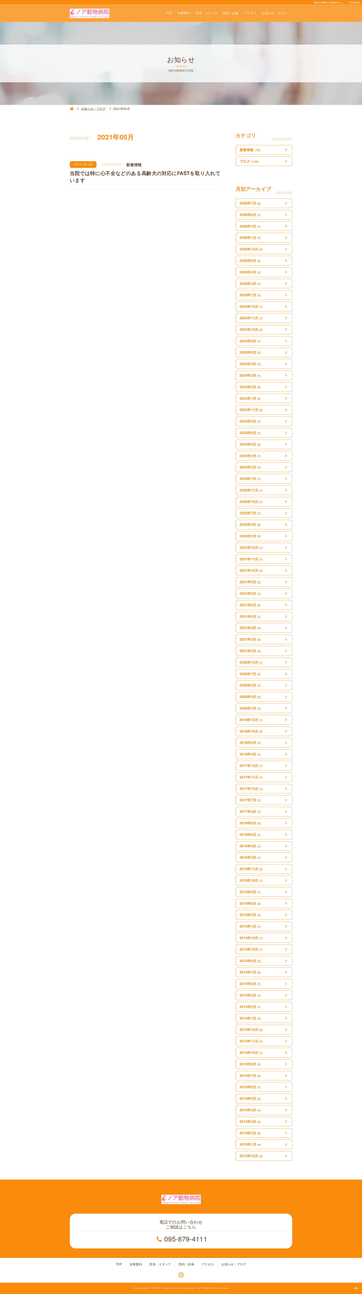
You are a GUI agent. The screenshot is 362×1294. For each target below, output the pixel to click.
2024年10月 (251, 329)
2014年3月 (250, 995)
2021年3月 (250, 639)
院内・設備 (231, 13)
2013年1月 (250, 1144)
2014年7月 (250, 972)
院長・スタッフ (206, 13)
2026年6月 (250, 214)
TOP (169, 13)
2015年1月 (250, 926)
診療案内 (184, 13)
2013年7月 (250, 1075)
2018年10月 (251, 731)
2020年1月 (250, 708)
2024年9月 (250, 341)
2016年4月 (250, 846)
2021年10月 (251, 570)
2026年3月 (250, 226)
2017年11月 (251, 777)
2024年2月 (250, 386)
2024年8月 (250, 352)
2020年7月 (250, 673)
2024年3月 (250, 375)
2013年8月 (250, 1064)
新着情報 (251, 149)
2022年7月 (250, 513)
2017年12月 (251, 765)
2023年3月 (250, 455)
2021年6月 (250, 604)
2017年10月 (251, 788)
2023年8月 (250, 432)
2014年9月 (250, 960)
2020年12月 (251, 662)
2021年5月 (250, 616)
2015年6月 (250, 903)
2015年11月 (251, 868)
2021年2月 (250, 650)
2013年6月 (250, 1086)
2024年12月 (251, 306)
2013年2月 (250, 1133)
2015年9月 (250, 891)
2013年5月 (250, 1098)
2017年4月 (250, 811)
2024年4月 (250, 363)
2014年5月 (250, 983)
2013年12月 (251, 1029)
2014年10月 (251, 949)
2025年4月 (250, 272)
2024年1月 (250, 398)
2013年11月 (251, 1041)
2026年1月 (250, 237)
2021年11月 (251, 559)
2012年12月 (251, 1155)
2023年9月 (250, 421)
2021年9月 (250, 581)
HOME (72, 109)
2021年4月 (250, 627)
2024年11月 (251, 317)
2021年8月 (250, 593)
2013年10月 (251, 1052)
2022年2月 (250, 536)
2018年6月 (250, 742)
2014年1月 (250, 1018)
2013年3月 (250, 1121)
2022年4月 (250, 524)
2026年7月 (250, 203)
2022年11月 (251, 490)
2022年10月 (251, 501)
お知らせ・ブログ (274, 13)
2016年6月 (250, 834)
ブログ (250, 161)
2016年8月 (250, 823)
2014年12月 (251, 937)
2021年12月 (251, 547)
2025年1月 (250, 294)
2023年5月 (250, 444)
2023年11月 (251, 409)
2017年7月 (250, 799)
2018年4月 (250, 754)
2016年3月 (250, 857)
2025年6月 (250, 260)
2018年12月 (251, 719)
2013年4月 (250, 1109)
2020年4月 (250, 696)
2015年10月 (251, 880)
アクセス (250, 13)
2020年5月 (250, 685)
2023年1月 (250, 478)
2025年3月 (250, 283)
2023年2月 (250, 467)
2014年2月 (250, 1006)
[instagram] (181, 1275)
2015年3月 (250, 914)
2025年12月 (251, 249)
